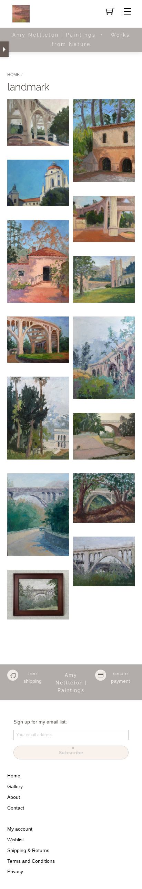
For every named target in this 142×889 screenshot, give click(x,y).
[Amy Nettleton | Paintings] (21, 13)
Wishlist (15, 839)
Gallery (15, 786)
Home (13, 74)
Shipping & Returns (28, 850)
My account (19, 829)
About (13, 797)
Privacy (15, 871)
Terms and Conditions (31, 861)
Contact (15, 808)
